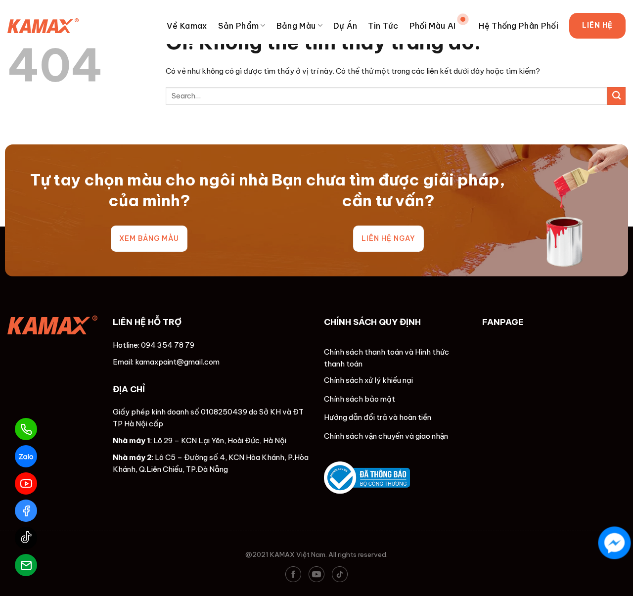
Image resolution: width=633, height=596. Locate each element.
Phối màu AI (432, 26)
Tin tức (383, 26)
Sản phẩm (238, 26)
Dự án (345, 26)
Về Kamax (187, 26)
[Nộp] (616, 96)
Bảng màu (296, 26)
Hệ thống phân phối (518, 26)
